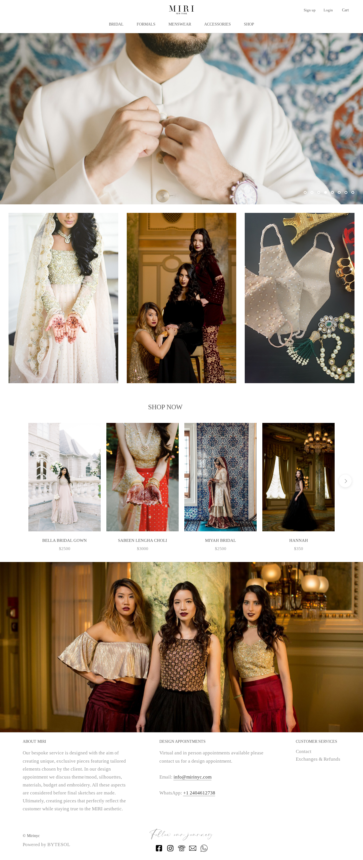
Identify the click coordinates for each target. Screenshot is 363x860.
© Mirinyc (31, 836)
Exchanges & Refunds (318, 759)
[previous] (17, 481)
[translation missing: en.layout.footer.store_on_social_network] (158, 850)
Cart (345, 10)
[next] (345, 481)
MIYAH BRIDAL (220, 540)
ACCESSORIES (217, 24)
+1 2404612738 (199, 793)
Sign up (310, 10)
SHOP (249, 24)
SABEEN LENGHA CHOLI (142, 540)
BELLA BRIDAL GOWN (64, 540)
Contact (303, 751)
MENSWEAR (179, 24)
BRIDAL (116, 24)
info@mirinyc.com (193, 777)
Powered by (46, 844)
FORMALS (146, 24)
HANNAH (298, 540)
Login (328, 10)
